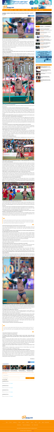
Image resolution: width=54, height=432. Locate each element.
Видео (43, 422)
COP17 (36, 422)
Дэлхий (23, 422)
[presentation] (38, 26)
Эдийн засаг (15, 422)
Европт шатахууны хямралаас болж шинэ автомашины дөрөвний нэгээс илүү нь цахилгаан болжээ (45, 43)
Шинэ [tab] (37, 26)
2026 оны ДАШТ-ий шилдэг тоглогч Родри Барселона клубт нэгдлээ (6, 370)
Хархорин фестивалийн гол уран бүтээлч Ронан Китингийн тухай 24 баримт (45, 77)
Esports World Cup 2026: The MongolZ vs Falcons (30, 370)
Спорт (39, 422)
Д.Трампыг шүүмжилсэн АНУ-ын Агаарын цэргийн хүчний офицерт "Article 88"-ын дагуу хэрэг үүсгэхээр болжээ (46, 40)
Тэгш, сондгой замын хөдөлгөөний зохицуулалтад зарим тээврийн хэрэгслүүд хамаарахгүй (45, 47)
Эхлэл (7, 422)
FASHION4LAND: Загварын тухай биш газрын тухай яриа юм (45, 32)
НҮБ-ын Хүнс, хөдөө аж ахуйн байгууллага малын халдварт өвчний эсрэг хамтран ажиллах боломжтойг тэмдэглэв (45, 36)
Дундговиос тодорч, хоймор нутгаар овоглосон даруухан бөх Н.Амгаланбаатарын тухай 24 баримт (46, 67)
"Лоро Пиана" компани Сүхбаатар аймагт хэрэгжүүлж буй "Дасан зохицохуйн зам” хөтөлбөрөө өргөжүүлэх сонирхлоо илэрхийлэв (46, 29)
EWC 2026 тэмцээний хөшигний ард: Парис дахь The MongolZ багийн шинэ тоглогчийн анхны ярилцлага (22, 370)
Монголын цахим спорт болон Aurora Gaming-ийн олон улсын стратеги (14, 370)
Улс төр (10, 422)
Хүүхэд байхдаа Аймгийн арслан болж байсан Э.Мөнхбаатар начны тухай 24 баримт (45, 80)
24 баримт (27, 422)
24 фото (32, 422)
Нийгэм (19, 422)
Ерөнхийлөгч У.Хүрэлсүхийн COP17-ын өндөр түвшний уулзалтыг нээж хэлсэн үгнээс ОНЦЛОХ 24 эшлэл (46, 70)
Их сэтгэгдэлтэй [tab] (48, 26)
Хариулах (11, 383)
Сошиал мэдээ (47, 422)
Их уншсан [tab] (41, 26)
